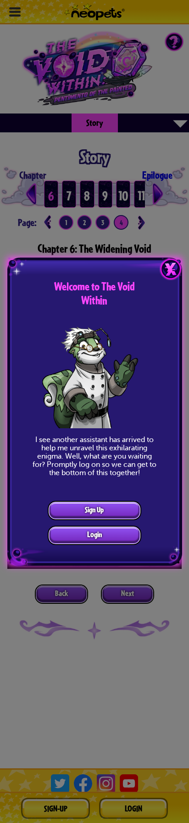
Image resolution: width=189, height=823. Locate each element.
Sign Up (94, 509)
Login (94, 534)
